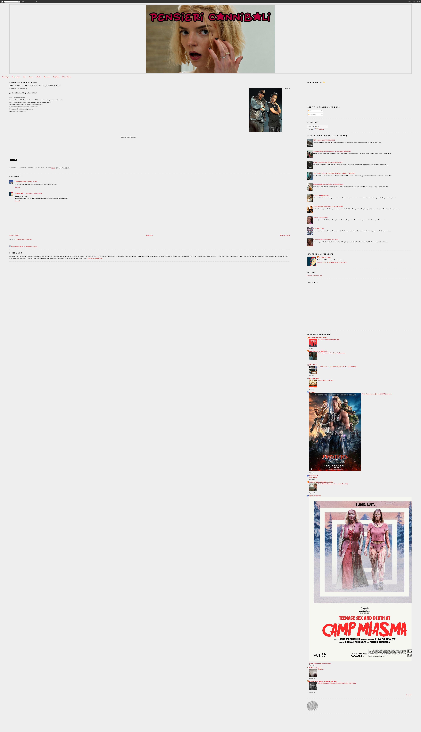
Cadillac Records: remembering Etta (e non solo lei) (328, 206)
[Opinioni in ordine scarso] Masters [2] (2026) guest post (376, 394)
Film (24, 77)
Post (310, 111)
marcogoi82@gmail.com (95, 258)
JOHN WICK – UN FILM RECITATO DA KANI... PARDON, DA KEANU (334, 173)
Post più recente (14, 235)
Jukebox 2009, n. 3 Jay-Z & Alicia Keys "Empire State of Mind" (35, 85)
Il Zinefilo (312, 392)
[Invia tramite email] (60, 168)
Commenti (312, 115)
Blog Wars (56, 77)
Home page (149, 235)
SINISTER (321, 669)
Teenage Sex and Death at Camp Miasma (320, 663)
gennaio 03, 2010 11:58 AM (28, 181)
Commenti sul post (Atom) (23, 239)
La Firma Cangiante (315, 668)
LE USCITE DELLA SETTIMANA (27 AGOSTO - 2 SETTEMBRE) (337, 366)
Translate (321, 129)
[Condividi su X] (64, 168)
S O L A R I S (313, 365)
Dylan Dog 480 (313, 477)
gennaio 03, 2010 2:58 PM (34, 193)
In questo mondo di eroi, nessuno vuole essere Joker (328, 184)
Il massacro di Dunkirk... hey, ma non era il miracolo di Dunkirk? (332, 151)
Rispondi (17, 187)
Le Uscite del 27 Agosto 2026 (325, 380)
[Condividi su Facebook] (66, 168)
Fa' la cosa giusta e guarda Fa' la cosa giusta (325, 239)
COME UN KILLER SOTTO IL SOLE (321, 482)
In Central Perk (314, 378)
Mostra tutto (409, 695)
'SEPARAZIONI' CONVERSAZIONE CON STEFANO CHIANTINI (337, 683)
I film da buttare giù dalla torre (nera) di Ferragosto (327, 162)
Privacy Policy (66, 77)
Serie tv (31, 77)
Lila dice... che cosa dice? (320, 217)
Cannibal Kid (19, 193)
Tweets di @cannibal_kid (314, 276)
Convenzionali (313, 476)
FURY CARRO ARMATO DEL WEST (324, 140)
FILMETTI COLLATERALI (321, 195)
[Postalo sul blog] (62, 168)
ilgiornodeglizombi (315, 496)
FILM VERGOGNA (318, 228)
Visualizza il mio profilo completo (332, 262)
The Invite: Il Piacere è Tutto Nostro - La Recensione (331, 353)
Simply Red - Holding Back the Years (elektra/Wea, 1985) (333, 484)
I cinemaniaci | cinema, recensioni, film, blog (323, 681)
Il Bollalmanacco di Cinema (318, 337)
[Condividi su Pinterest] (69, 168)
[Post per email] (57, 168)
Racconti (47, 77)
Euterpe (17, 181)
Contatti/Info (16, 77)
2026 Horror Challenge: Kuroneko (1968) (328, 339)
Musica (39, 77)
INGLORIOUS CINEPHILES (318, 351)
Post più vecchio (285, 235)
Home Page (5, 77)
